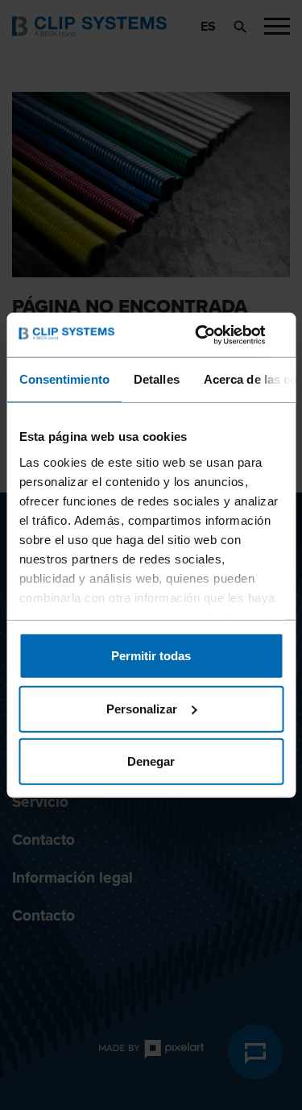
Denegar (151, 761)
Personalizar (141, 708)
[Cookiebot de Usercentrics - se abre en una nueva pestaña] (215, 334)
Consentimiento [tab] (64, 379)
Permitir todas (151, 656)
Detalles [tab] (156, 379)
